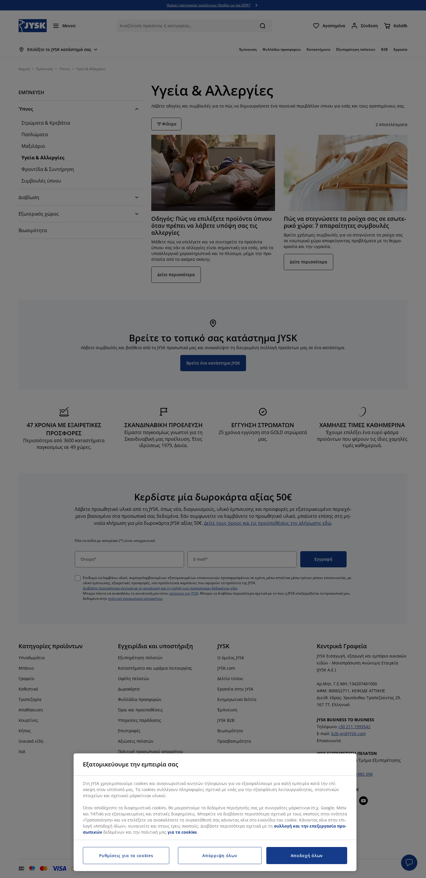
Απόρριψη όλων (219, 855)
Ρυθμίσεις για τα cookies (126, 855)
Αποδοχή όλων (307, 855)
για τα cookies (182, 832)
